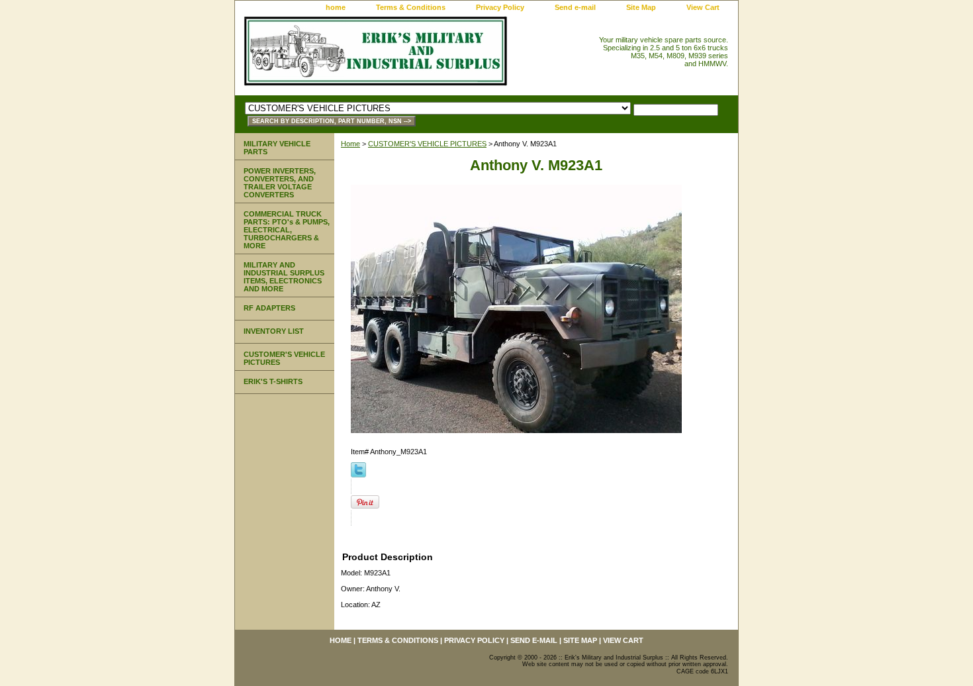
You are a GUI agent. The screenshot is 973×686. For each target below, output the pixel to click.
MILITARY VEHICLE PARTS (277, 148)
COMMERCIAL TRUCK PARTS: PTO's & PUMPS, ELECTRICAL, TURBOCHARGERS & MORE (287, 230)
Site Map (641, 7)
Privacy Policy (500, 7)
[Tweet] (358, 475)
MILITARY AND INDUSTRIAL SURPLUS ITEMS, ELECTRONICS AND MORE (284, 277)
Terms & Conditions (410, 7)
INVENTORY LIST (274, 331)
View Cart (702, 7)
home (336, 7)
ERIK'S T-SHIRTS (273, 381)
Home (350, 144)
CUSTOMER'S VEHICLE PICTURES (427, 144)
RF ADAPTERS (269, 308)
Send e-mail (575, 7)
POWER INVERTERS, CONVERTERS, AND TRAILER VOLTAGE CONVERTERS (280, 183)
